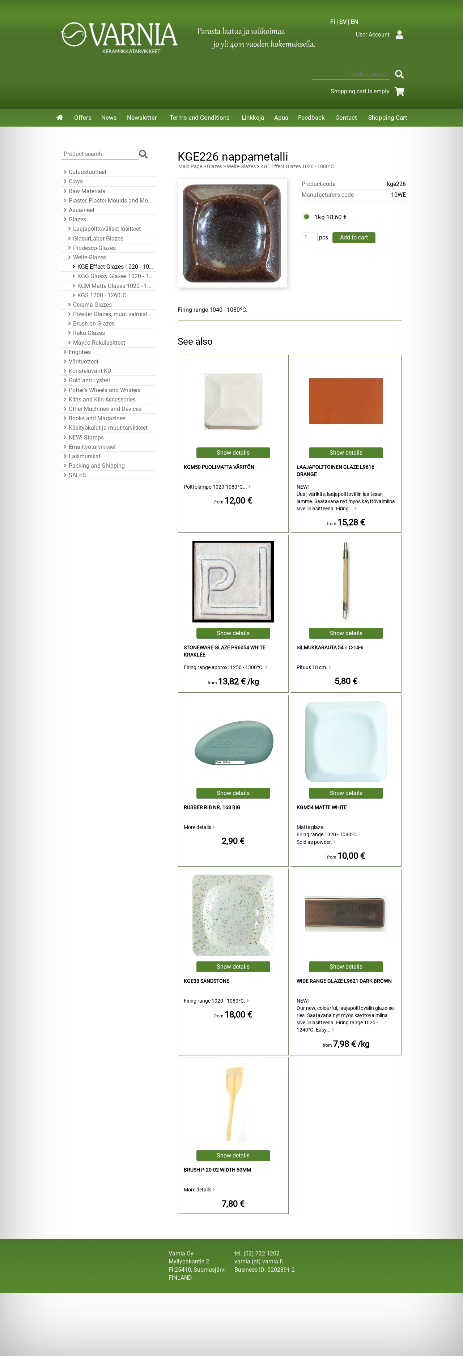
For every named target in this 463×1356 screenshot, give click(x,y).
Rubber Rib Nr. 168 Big (212, 807)
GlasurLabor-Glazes (98, 238)
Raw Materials (87, 191)
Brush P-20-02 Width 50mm (217, 1170)
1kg (319, 217)
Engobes (80, 352)
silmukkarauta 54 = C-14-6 (330, 648)
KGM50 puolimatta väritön (219, 467)
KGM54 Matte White (322, 807)
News (109, 117)
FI (332, 21)
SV (343, 21)
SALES (77, 475)
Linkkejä (253, 117)
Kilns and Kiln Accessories (102, 399)
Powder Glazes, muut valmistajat (113, 314)
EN (354, 21)
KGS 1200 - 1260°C (101, 295)
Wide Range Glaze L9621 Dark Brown (344, 981)
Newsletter (142, 117)
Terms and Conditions (200, 117)
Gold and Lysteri (89, 380)
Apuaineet (81, 210)
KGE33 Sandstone (206, 981)
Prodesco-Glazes (94, 248)
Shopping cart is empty (360, 91)
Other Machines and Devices (105, 408)
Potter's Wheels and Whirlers (105, 390)
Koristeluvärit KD (90, 370)
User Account (373, 34)
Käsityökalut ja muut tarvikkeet (108, 427)
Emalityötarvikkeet (92, 446)
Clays (76, 181)
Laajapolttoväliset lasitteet (107, 228)
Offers (83, 117)
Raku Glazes (89, 333)
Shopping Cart (387, 117)
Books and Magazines (97, 418)
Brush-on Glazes (94, 323)
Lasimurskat (85, 456)
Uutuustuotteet (87, 172)
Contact (346, 117)
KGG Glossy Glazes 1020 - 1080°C (115, 276)
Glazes (77, 219)
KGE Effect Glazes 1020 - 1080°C (115, 266)
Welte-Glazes (89, 257)
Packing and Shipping (97, 465)
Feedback (311, 117)
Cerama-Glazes (92, 304)
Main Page (190, 166)
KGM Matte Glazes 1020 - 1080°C (115, 285)
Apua (281, 117)
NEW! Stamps (86, 437)
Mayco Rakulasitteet (99, 342)
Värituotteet (83, 361)
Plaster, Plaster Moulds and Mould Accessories (111, 200)
